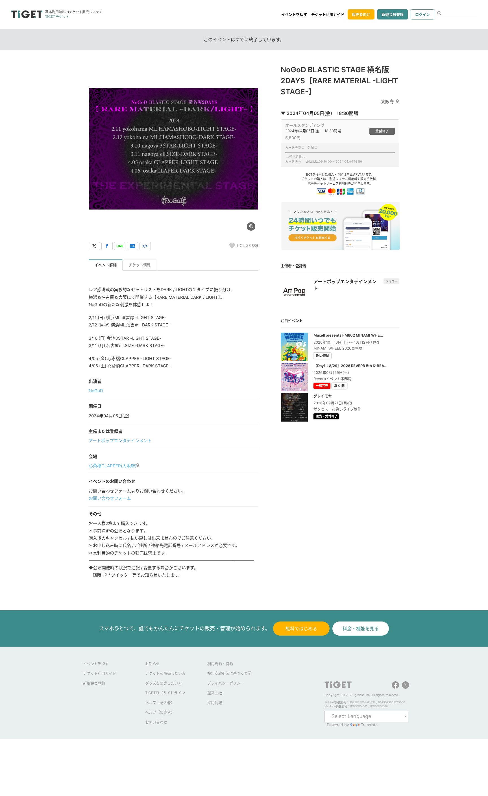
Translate (369, 724)
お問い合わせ (156, 722)
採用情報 (214, 702)
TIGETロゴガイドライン (165, 692)
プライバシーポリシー (225, 683)
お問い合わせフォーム (110, 498)
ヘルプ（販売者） (160, 712)
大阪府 (387, 101)
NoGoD (96, 390)
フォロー (391, 281)
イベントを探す (294, 14)
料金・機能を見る (361, 628)
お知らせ (152, 663)
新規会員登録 (393, 14)
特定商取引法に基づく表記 (229, 673)
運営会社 (214, 692)
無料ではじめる (301, 628)
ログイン (422, 14)
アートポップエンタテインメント (120, 440)
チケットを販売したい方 (165, 673)
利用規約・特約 (220, 663)
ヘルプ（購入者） (160, 702)
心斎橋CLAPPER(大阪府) (112, 465)
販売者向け (361, 14)
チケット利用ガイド (327, 14)
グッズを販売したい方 (163, 683)
